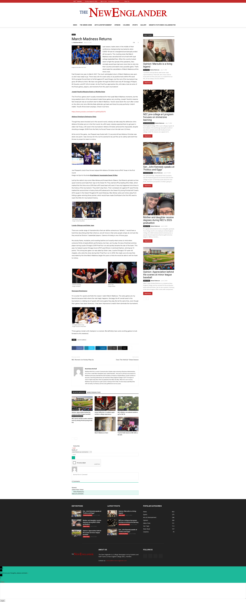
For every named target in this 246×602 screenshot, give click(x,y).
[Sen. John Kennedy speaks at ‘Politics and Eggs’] (158, 153)
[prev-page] (73, 438)
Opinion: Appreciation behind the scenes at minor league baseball (158, 274)
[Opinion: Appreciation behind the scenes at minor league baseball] (82, 403)
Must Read (146, 70)
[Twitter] (172, 1)
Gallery (143, 25)
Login (74, 448)
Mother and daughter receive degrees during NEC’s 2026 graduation (158, 220)
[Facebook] (163, 1)
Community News (122, 430)
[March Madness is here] (105, 424)
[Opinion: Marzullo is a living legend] (158, 50)
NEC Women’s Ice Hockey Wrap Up (83, 360)
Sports (135, 25)
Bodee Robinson (154, 70)
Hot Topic (97, 430)
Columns (126, 25)
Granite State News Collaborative (162, 25)
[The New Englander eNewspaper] (123, 13)
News (75, 25)
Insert (2, 601)
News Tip (127, 1)
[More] (130, 348)
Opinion (117, 25)
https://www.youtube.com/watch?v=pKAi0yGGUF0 (89, 112)
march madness (82, 339)
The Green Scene (86, 25)
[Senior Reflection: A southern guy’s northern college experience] (105, 403)
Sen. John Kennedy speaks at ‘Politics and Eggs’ (158, 168)
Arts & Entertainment (103, 25)
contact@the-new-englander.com (116, 560)
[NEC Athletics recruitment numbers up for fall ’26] (128, 403)
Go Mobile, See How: (113, 1)
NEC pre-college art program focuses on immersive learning (158, 117)
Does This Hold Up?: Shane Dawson (127, 360)
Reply (2, 582)
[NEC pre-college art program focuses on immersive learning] (158, 101)
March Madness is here (101, 433)
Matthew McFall (78, 42)
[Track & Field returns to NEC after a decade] (128, 424)
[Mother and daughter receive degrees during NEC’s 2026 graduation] (158, 204)
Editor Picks (75, 410)
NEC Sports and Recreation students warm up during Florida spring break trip (82, 420)
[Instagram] (166, 1)
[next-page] (76, 438)
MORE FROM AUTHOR (94, 392)
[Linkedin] (169, 1)
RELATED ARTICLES (79, 392)
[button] (160, 1)
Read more (148, 82)
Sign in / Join (104, 1)
